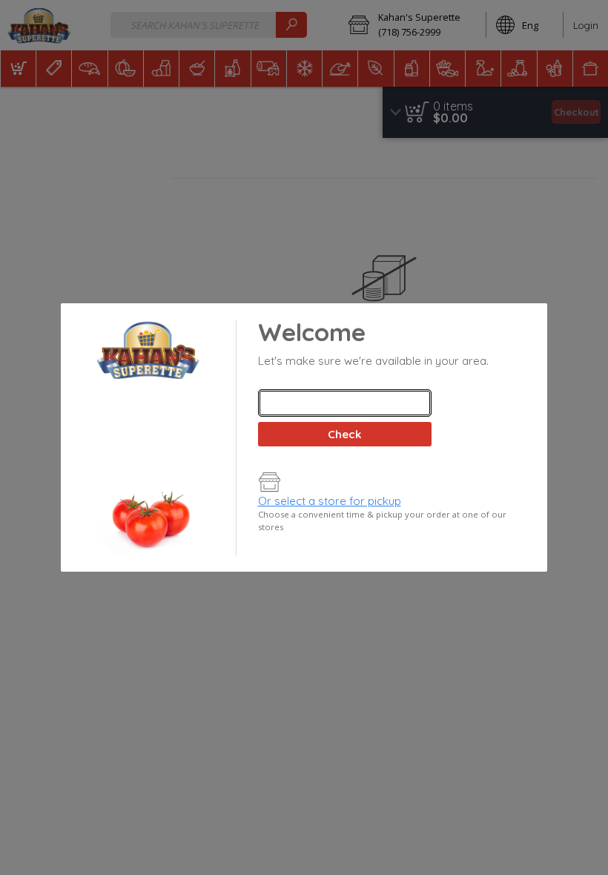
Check (344, 434)
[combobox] (345, 403)
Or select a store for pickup (329, 501)
